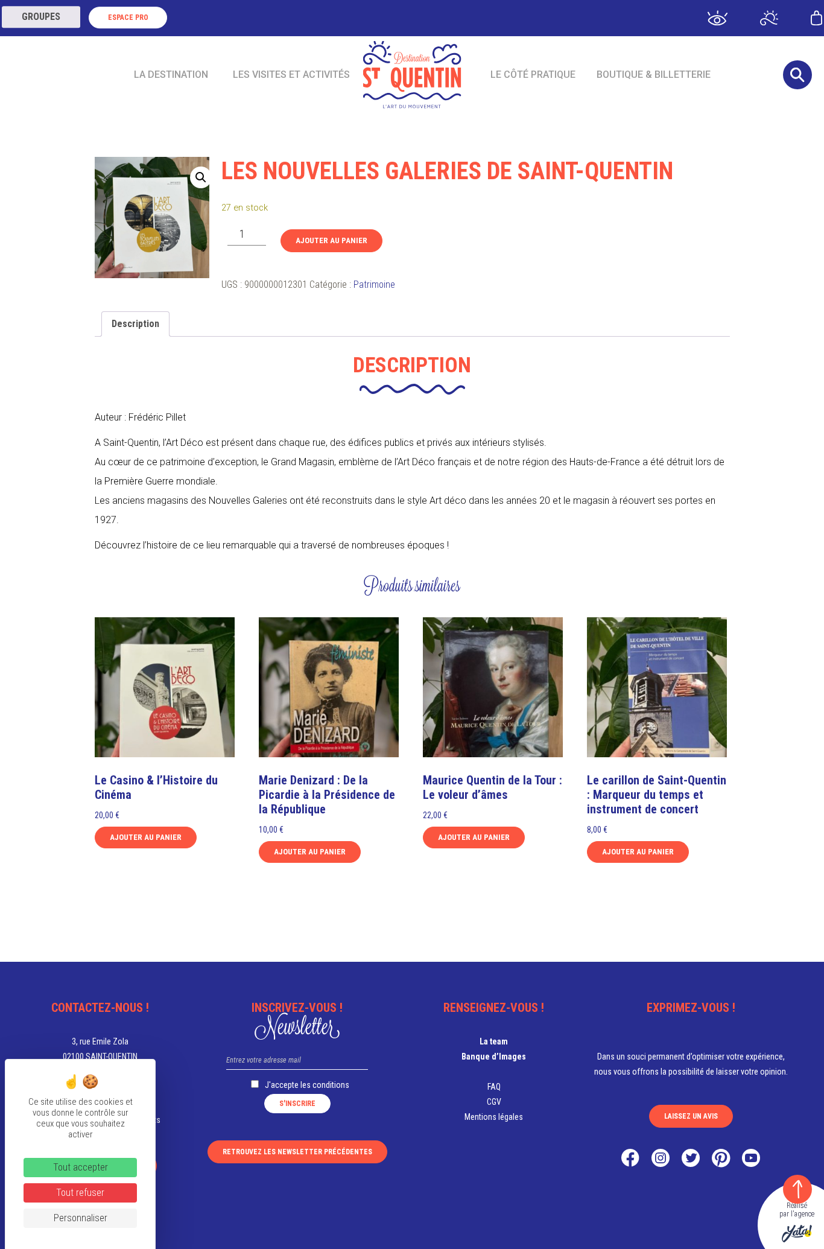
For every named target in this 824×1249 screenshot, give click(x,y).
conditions (330, 1085)
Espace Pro (128, 17)
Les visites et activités (291, 74)
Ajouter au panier (331, 240)
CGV (494, 1102)
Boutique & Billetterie (654, 74)
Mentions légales (493, 1117)
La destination (171, 74)
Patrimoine (374, 284)
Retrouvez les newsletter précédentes (297, 1152)
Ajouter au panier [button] (146, 837)
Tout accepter (80, 1167)
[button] (201, 177)
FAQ (494, 1087)
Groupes (41, 16)
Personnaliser (80, 1218)
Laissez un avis (691, 1116)
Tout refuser (80, 1192)
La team (494, 1041)
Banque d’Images (493, 1056)
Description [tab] (135, 323)
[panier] (816, 17)
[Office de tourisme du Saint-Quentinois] (412, 75)
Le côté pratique (532, 74)
